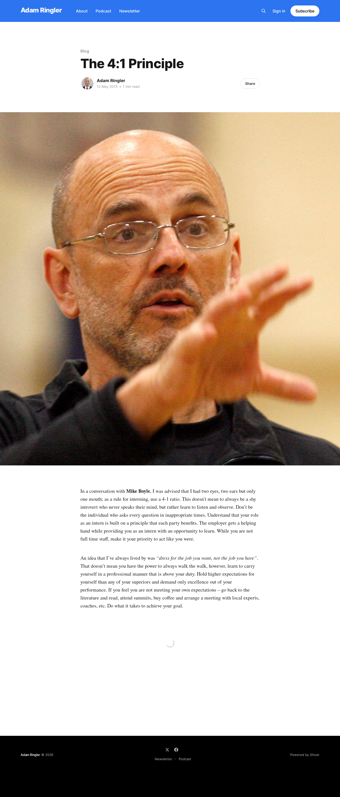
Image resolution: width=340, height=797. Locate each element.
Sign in (279, 10)
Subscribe (304, 10)
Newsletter (129, 10)
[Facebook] (176, 750)
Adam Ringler (41, 10)
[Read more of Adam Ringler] (87, 84)
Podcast (103, 10)
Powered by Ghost (304, 755)
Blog (84, 51)
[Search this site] (264, 11)
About (82, 10)
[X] (167, 750)
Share (250, 83)
